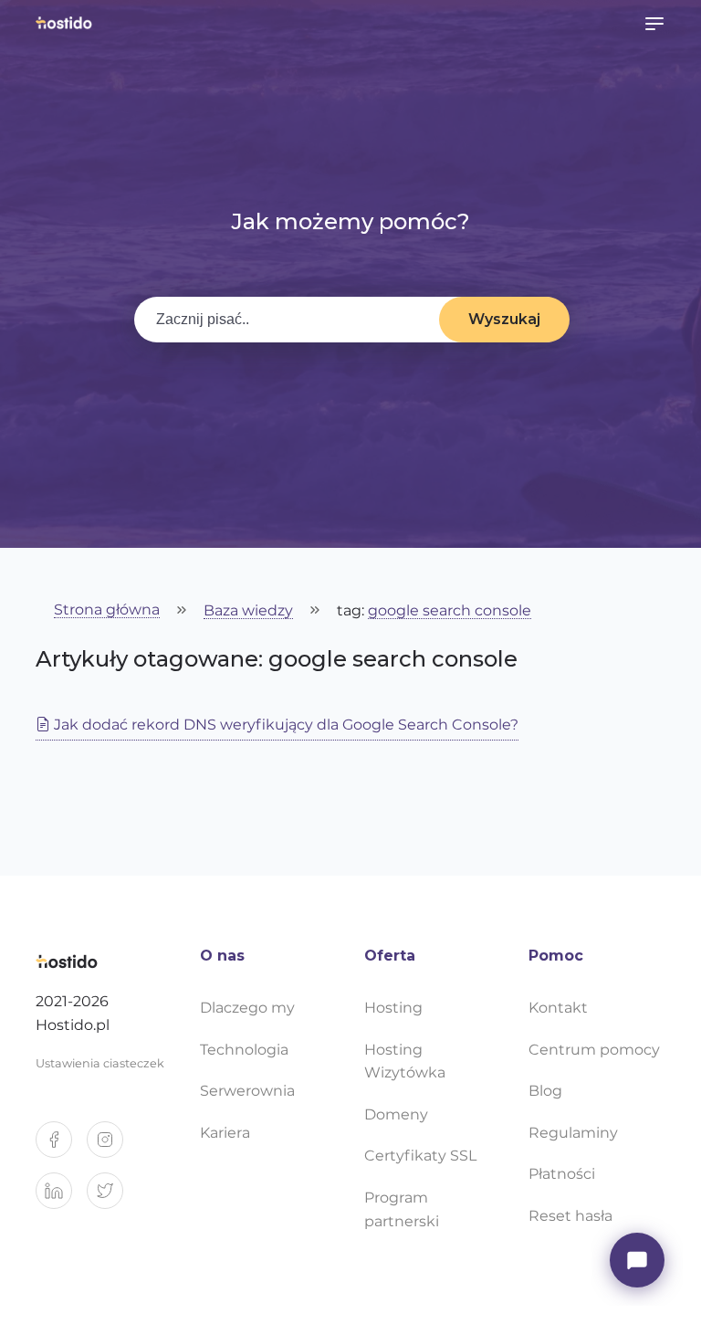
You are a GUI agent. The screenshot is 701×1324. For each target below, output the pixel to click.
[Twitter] (112, 1198)
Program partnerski (401, 1209)
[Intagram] (112, 1146)
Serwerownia (247, 1090)
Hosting (393, 1007)
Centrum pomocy (594, 1049)
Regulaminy (573, 1132)
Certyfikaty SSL (420, 1155)
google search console (449, 611)
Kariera (225, 1132)
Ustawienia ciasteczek (100, 1063)
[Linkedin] (61, 1198)
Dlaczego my (247, 1007)
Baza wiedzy (248, 611)
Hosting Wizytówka (404, 1061)
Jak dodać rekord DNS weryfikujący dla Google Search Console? (284, 724)
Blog (545, 1090)
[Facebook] (61, 1146)
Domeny (396, 1114)
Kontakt (558, 1007)
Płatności (561, 1173)
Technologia (244, 1049)
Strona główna (107, 610)
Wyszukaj (504, 319)
